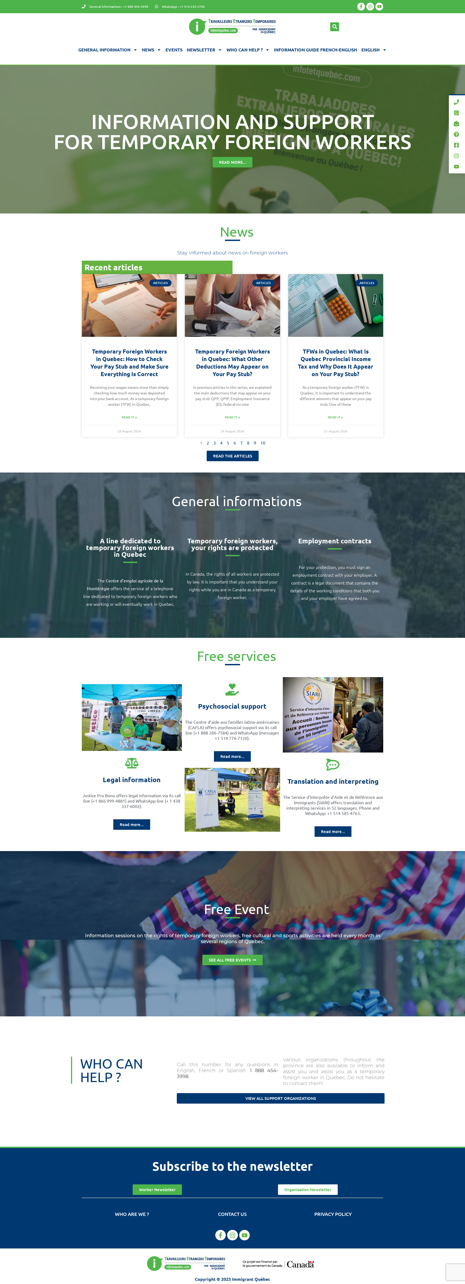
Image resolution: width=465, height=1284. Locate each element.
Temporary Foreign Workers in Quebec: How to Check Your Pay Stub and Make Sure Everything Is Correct (129, 362)
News (148, 50)
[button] (334, 26)
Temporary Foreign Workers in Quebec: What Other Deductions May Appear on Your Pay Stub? (232, 362)
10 (262, 442)
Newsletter (201, 50)
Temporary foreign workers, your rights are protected (232, 544)
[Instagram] (370, 7)
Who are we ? (132, 1214)
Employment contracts (334, 540)
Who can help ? (245, 50)
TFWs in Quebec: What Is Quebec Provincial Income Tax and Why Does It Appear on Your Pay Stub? (335, 362)
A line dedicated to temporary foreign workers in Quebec (130, 547)
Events (173, 50)
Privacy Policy (333, 1214)
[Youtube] (379, 7)
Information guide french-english (315, 50)
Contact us (232, 1214)
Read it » (129, 417)
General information (104, 50)
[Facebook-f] (361, 7)
